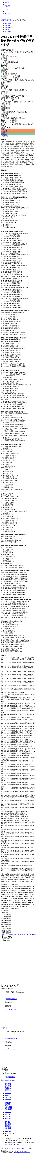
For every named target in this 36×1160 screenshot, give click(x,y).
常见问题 (8, 1097)
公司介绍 (8, 1084)
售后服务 (8, 1122)
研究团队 (8, 1088)
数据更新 (8, 1126)
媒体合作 (8, 1114)
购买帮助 (8, 1093)
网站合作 (8, 1118)
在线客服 (4, 134)
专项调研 (8, 1105)
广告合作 (8, 1116)
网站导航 (8, 6)
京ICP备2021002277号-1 (12, 1144)
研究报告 (8, 23)
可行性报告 (8, 1107)
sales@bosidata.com (11, 1009)
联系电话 (8, 1131)
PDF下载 (4, 130)
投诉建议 (8, 1128)
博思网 (7, 2)
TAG (6, 10)
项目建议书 (8, 1109)
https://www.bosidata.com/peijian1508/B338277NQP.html (18, 935)
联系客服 (8, 1099)
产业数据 (8, 27)
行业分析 (8, 25)
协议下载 (4, 132)
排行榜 (7, 29)
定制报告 (8, 1103)
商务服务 (8, 1112)
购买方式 (8, 1095)
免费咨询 (8, 1124)
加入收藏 (8, 13)
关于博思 (8, 31)
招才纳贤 (8, 1090)
